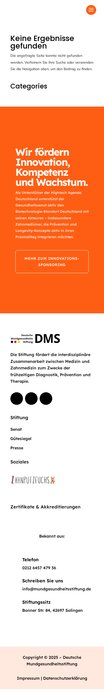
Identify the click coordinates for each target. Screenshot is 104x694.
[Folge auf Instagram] (31, 398)
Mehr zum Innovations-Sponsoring (51, 261)
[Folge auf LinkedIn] (46, 398)
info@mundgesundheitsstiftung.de (56, 588)
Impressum (29, 678)
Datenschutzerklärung (65, 678)
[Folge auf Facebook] (16, 398)
